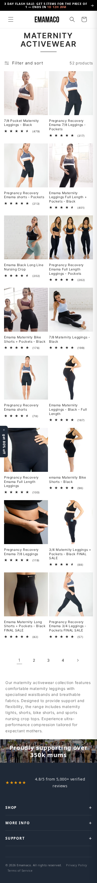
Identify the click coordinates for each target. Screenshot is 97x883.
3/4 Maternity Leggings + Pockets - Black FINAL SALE (70, 554)
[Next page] (78, 660)
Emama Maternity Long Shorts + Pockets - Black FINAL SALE (25, 626)
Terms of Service (20, 870)
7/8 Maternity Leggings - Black (69, 339)
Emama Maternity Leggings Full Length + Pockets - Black (68, 197)
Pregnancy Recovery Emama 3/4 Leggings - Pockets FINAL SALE (67, 626)
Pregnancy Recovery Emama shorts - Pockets (24, 195)
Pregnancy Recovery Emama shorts (21, 407)
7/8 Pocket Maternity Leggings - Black (21, 123)
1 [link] (19, 660)
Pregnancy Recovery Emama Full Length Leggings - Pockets (66, 269)
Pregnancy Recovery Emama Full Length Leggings (21, 481)
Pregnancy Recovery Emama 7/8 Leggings (21, 552)
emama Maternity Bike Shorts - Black (67, 479)
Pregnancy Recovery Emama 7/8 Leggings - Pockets (67, 125)
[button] (11, 19)
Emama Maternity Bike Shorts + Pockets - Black (25, 339)
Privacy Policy (76, 865)
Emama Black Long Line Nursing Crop (24, 267)
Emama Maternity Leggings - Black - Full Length (68, 409)
